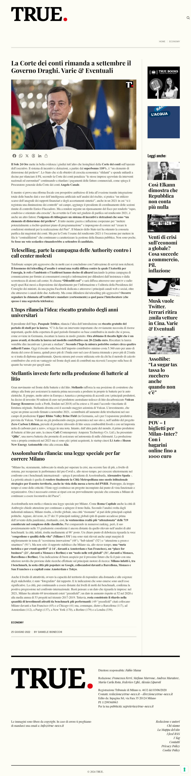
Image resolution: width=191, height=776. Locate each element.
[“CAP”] (164, 122)
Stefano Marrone (144, 678)
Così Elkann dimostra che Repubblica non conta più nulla (163, 195)
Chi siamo (173, 725)
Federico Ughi (131, 682)
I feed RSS (173, 734)
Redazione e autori (168, 721)
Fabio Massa (133, 670)
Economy (174, 41)
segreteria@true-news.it (138, 706)
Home (162, 41)
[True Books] (164, 97)
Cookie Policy (171, 750)
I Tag (177, 738)
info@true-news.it (52, 725)
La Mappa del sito (168, 730)
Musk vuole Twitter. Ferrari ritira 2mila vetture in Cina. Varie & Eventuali (163, 314)
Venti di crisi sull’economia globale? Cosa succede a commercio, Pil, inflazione (163, 254)
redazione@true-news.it (124, 694)
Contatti (174, 742)
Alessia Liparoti (151, 682)
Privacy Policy (171, 746)
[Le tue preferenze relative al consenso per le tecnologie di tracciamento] (184, 769)
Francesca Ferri (122, 678)
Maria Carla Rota (109, 682)
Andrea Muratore (167, 678)
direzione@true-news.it (158, 694)
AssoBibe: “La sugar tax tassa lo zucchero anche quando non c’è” (162, 375)
